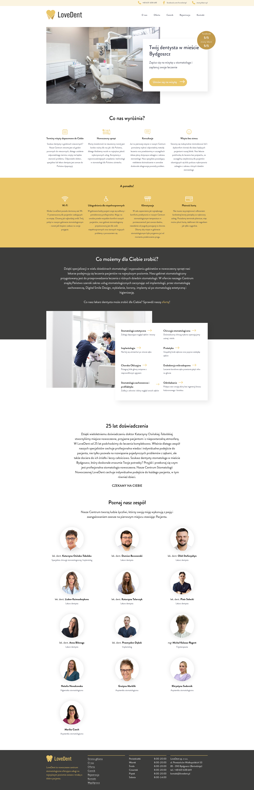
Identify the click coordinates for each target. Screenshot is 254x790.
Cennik (170, 15)
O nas (144, 15)
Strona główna (95, 759)
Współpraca (94, 782)
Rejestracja (185, 15)
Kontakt (201, 15)
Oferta (157, 15)
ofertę (165, 302)
